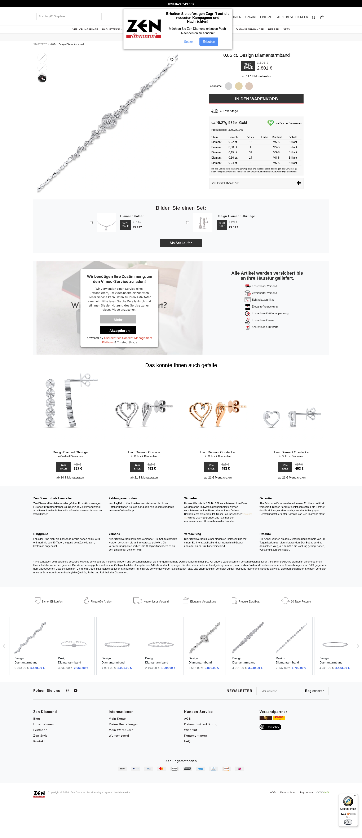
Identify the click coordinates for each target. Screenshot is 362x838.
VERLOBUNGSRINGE (85, 29)
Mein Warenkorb (121, 730)
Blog (36, 718)
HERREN (273, 29)
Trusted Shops (127, 342)
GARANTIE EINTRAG (258, 17)
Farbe (264, 137)
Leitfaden (40, 730)
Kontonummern (195, 735)
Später (188, 41)
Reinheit (277, 137)
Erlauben (209, 41)
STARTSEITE (40, 44)
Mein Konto (117, 718)
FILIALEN (235, 17)
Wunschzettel (119, 735)
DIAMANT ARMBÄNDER (250, 29)
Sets (286, 29)
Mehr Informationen (121, 320)
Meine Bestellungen (124, 724)
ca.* (214, 122)
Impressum (307, 792)
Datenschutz (288, 792)
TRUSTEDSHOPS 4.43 (181, 3)
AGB (187, 718)
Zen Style (40, 735)
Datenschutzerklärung (200, 724)
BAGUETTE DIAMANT (115, 29)
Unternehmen (43, 724)
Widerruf (190, 730)
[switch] (348, 822)
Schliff (293, 137)
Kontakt (39, 741)
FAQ (187, 741)
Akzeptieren (119, 330)
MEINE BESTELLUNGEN (292, 17)
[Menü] (355, 796)
